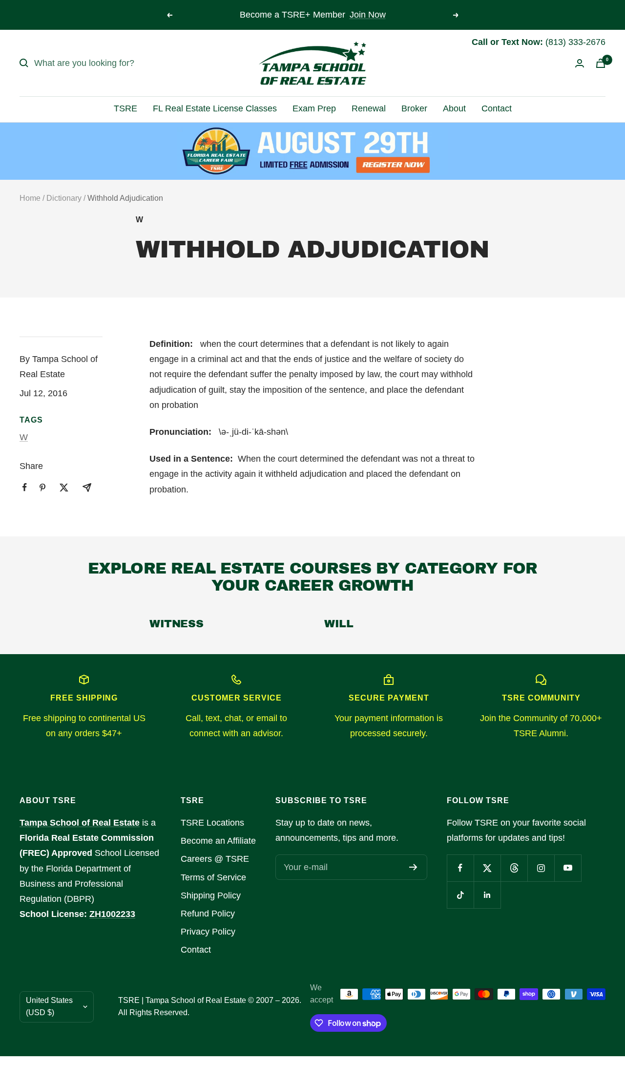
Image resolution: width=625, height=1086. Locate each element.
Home (30, 198)
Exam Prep (314, 108)
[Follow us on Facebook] (460, 867)
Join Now (368, 15)
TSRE (125, 108)
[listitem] (24, 487)
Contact (496, 108)
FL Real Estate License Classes (215, 108)
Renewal (369, 108)
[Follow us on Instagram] (540, 867)
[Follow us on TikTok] (460, 894)
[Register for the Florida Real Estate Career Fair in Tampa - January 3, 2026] (312, 151)
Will (338, 624)
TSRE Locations (212, 823)
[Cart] (600, 63)
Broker (414, 108)
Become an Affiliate (218, 841)
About (454, 108)
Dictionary (64, 198)
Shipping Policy (211, 895)
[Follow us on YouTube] (567, 867)
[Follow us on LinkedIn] (487, 894)
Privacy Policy (208, 932)
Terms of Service (213, 877)
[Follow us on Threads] (513, 867)
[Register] (413, 867)
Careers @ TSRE (215, 859)
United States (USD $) (49, 1006)
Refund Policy (208, 913)
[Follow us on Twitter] (487, 867)
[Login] (579, 63)
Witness (176, 624)
